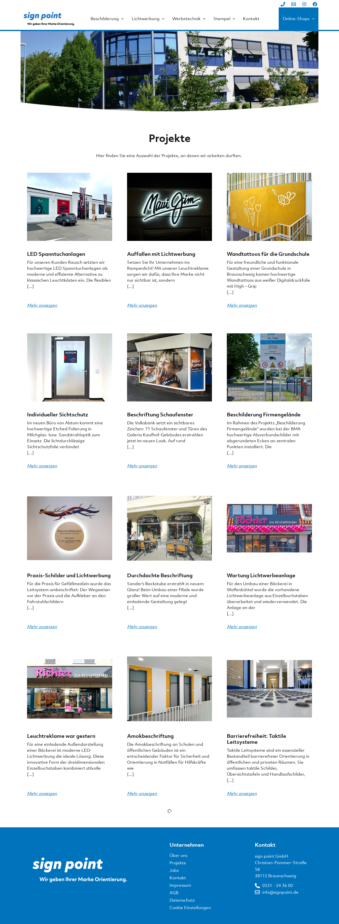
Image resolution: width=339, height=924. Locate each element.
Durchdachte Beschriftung (160, 575)
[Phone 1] (283, 4)
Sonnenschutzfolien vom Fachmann (57, 905)
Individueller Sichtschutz (57, 414)
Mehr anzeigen (42, 305)
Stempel (221, 18)
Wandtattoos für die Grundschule (268, 253)
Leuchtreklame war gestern (61, 735)
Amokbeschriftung (150, 735)
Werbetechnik (186, 18)
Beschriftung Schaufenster (160, 414)
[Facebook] (315, 4)
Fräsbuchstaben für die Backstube (169, 902)
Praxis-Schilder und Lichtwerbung (69, 575)
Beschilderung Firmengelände (264, 414)
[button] (121, 18)
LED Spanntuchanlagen (56, 253)
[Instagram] (304, 4)
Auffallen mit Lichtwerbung (161, 253)
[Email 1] (293, 4)
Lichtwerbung (146, 18)
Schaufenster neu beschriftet (263, 902)
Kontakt (251, 18)
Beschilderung (105, 18)
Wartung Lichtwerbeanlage (261, 575)
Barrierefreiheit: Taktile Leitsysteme (256, 738)
